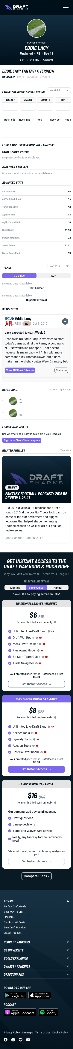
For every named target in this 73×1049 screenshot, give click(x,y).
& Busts (20, 922)
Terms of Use (42, 1032)
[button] (36, 326)
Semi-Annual (36, 587)
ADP (53, 275)
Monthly (15, 587)
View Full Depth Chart (60, 389)
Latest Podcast (13, 932)
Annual (58, 587)
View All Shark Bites (18, 370)
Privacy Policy (12, 1032)
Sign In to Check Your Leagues (22, 440)
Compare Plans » (36, 876)
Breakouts (10, 922)
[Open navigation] (66, 7)
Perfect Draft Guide (15, 906)
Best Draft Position (15, 927)
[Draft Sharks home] (16, 7)
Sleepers (8, 916)
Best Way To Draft (14, 911)
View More (65, 450)
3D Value (19, 275)
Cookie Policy (60, 1032)
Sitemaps (27, 1032)
